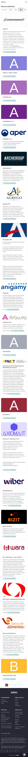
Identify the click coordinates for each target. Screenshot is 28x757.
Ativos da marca (19, 713)
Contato (17, 715)
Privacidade (22, 726)
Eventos (17, 719)
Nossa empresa (19, 712)
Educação (3, 721)
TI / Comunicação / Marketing (9, 51)
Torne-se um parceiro (6, 727)
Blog (16, 722)
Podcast (17, 721)
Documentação (4, 701)
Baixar (16, 700)
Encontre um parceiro (6, 726)
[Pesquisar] (11, 9)
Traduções (17, 705)
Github (16, 702)
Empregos (17, 717)
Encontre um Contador (6, 723)
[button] (26, 2)
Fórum (2, 703)
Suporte (3, 714)
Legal (16, 726)
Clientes (17, 724)
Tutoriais (3, 700)
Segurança (17, 728)
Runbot (16, 704)
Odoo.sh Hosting (5, 712)
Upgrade (3, 716)
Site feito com (12, 755)
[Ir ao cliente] (14, 19)
